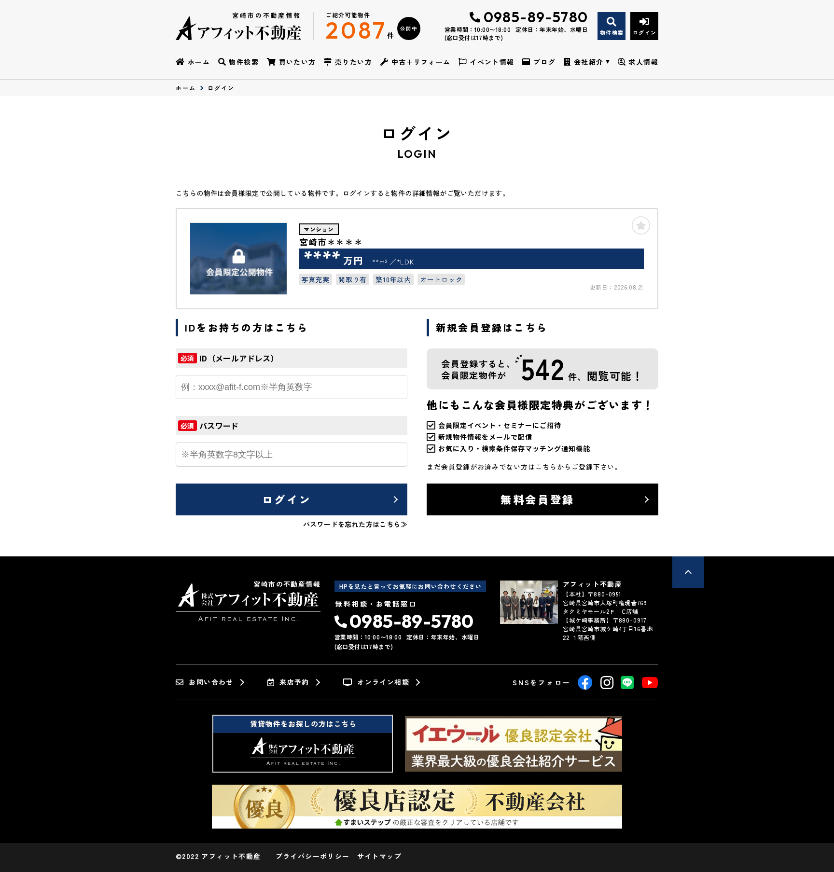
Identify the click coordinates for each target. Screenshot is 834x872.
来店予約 (294, 682)
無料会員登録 (537, 499)
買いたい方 (297, 62)
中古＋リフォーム (421, 62)
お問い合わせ (211, 682)
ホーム (199, 62)
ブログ (544, 62)
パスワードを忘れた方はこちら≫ (355, 524)
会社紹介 (589, 62)
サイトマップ (379, 856)
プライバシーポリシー (313, 856)
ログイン (286, 499)
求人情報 (643, 62)
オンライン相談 (383, 682)
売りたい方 (353, 62)
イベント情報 (492, 62)
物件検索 (244, 62)
